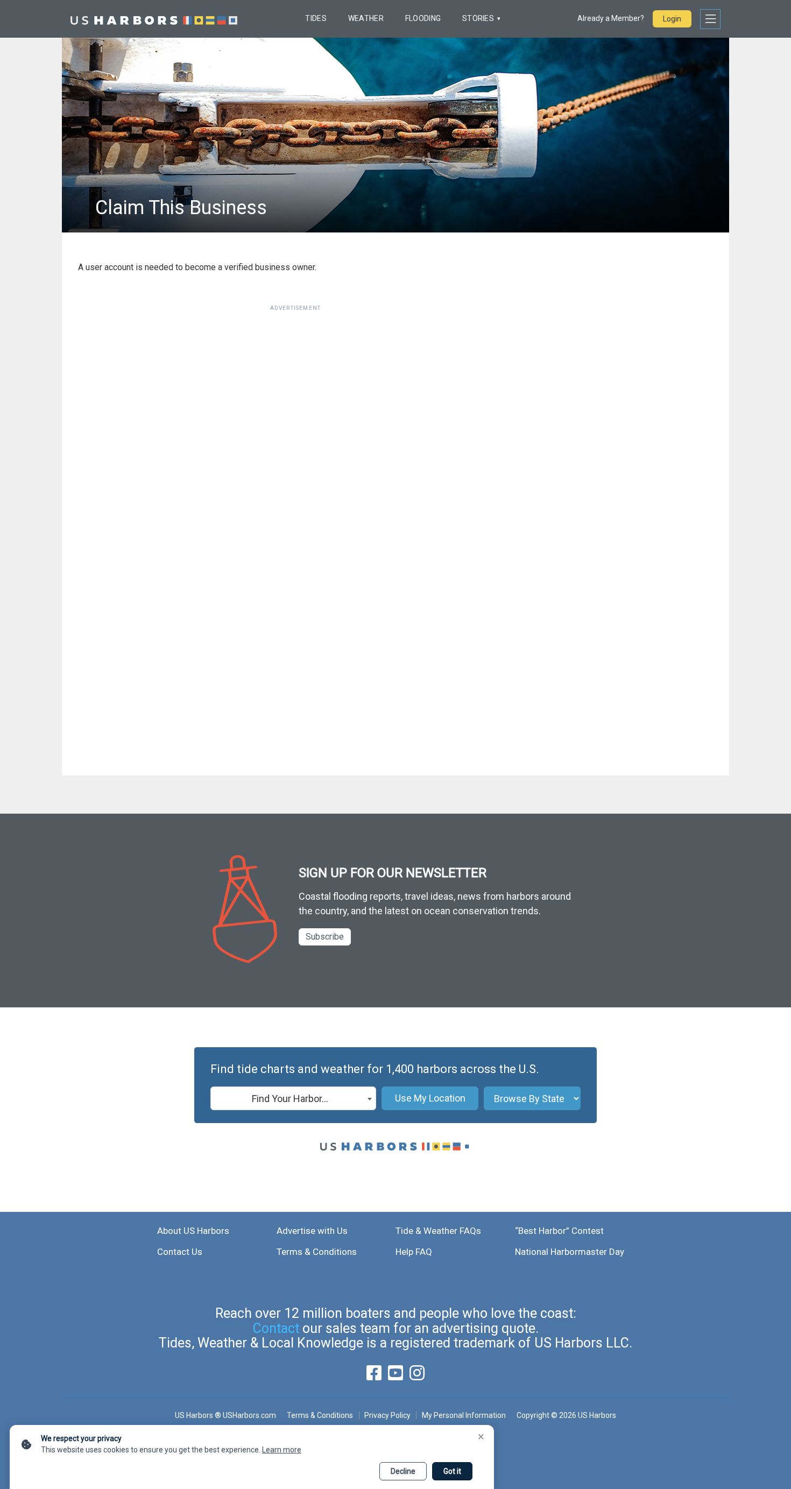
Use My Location (430, 1098)
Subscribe (325, 936)
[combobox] (293, 1098)
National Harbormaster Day (569, 1251)
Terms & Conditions (317, 1251)
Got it (452, 1471)
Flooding (423, 18)
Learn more (281, 1449)
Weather (366, 18)
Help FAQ (414, 1251)
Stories (478, 18)
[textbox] (293, 1099)
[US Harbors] (153, 19)
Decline (403, 1471)
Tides (315, 18)
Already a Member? (610, 18)
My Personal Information (463, 1415)
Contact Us (179, 1251)
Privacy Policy (387, 1415)
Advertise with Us (312, 1230)
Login (672, 19)
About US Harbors (193, 1230)
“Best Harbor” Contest (559, 1230)
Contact (276, 1328)
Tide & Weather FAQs (438, 1230)
